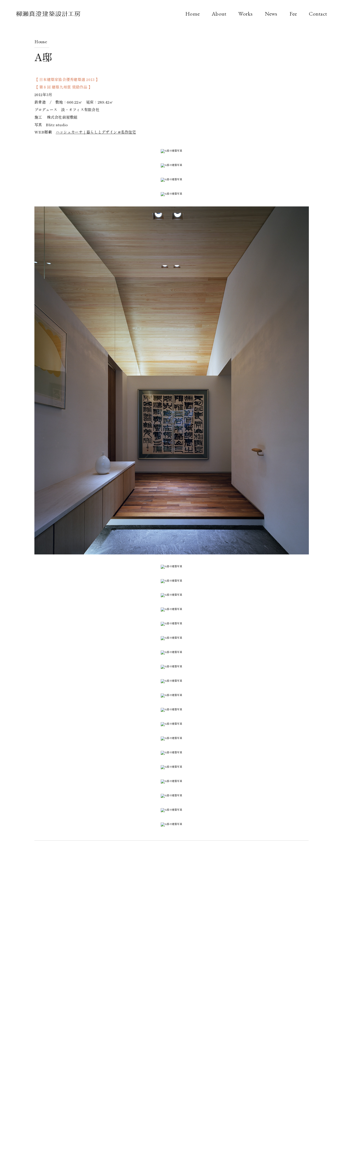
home (192, 13)
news (271, 13)
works (245, 13)
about (219, 13)
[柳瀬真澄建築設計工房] (48, 15)
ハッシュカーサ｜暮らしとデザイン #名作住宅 (96, 132)
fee (293, 13)
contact (318, 13)
